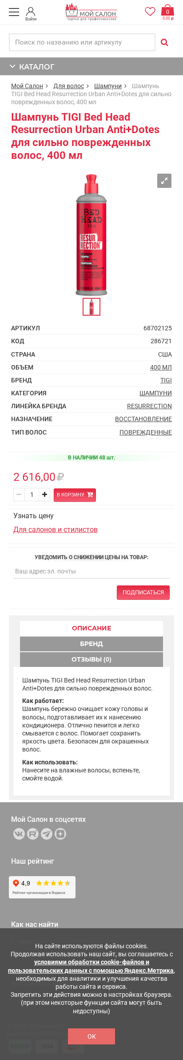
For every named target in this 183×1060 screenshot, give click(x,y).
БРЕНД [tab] (91, 644)
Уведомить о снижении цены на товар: (91, 557)
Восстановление (143, 418)
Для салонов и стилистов (55, 529)
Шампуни (108, 85)
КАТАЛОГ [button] (35, 67)
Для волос (68, 85)
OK (92, 1036)
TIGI (166, 380)
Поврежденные (145, 432)
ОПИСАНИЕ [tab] (91, 628)
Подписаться (143, 592)
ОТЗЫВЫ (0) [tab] (91, 659)
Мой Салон (27, 85)
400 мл (161, 367)
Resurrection (149, 406)
